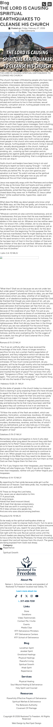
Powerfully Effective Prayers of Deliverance (26, 698)
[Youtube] (37, 596)
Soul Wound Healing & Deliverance (26, 684)
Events (26, 624)
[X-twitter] (26, 596)
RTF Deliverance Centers (26, 634)
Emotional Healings (26, 654)
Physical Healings (26, 658)
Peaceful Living (27, 661)
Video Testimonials (26, 618)
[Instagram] (31, 596)
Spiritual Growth (10, 552)
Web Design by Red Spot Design (26, 723)
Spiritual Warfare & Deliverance (26, 701)
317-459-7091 (27, 601)
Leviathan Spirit (26, 648)
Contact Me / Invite (26, 621)
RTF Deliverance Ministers (26, 631)
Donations (26, 614)
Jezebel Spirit (26, 651)
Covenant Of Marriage (26, 708)
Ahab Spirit (26, 667)
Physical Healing (26, 681)
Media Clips (26, 627)
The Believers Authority (26, 705)
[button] (49, 4)
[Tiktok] (16, 596)
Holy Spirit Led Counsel (26, 688)
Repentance (8, 547)
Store (26, 611)
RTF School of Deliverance (26, 637)
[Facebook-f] (21, 596)
